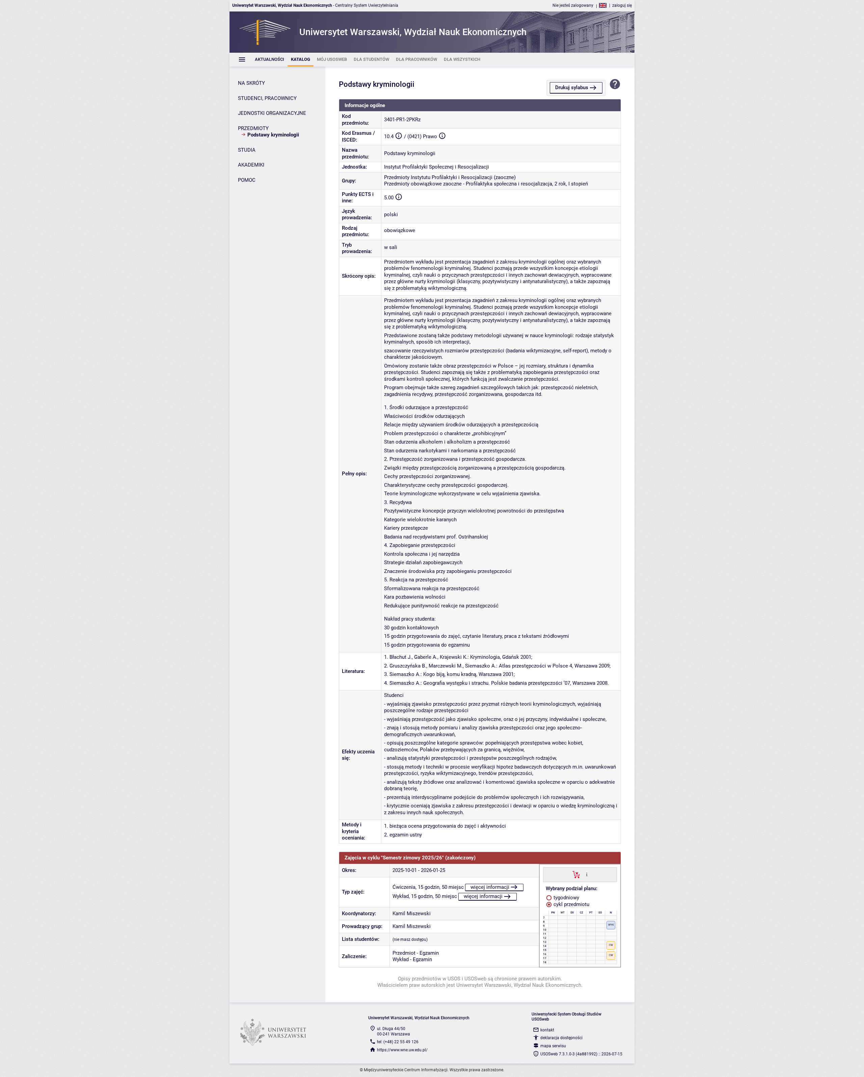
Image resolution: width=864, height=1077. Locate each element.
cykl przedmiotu (570, 904)
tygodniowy (565, 898)
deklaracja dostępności (561, 1037)
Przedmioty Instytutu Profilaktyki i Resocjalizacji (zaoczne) (450, 177)
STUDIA (246, 150)
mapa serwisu (553, 1046)
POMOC (246, 180)
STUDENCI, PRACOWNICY (267, 98)
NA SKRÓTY (251, 83)
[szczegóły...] (587, 874)
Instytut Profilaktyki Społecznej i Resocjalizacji (436, 167)
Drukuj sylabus (571, 87)
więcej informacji (489, 887)
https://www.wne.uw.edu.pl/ (402, 1050)
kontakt (547, 1030)
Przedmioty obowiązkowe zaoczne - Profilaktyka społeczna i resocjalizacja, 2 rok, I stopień (486, 184)
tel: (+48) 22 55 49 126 (397, 1042)
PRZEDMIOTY (253, 128)
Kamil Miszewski (412, 913)
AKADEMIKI (251, 165)
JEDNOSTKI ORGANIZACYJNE (272, 113)
